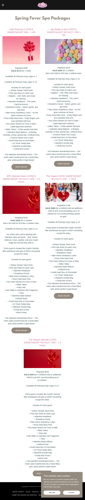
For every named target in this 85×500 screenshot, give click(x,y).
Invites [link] (35, 492)
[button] (7, 5)
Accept (71, 492)
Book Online (21, 167)
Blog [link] (28, 492)
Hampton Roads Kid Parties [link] (24, 495)
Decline (52, 492)
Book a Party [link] (18, 492)
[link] (42, 5)
